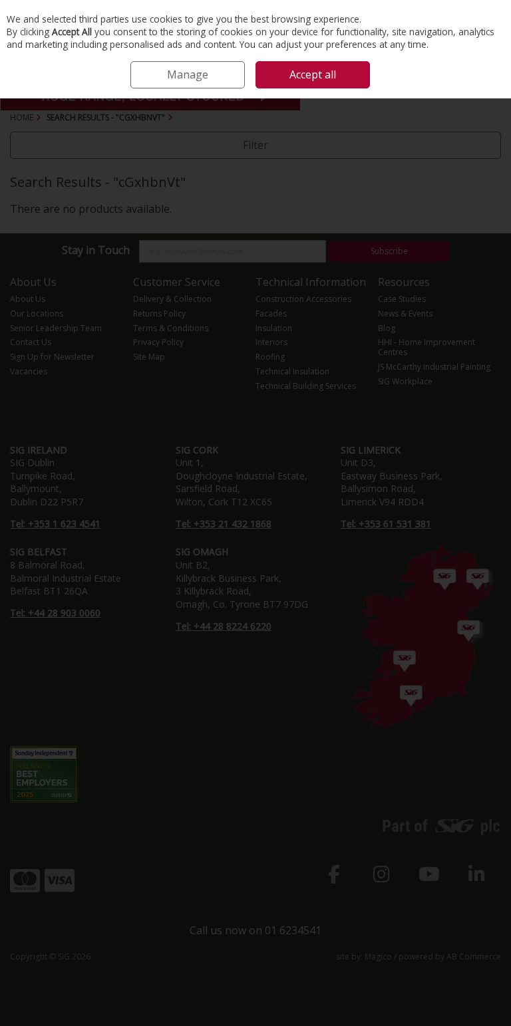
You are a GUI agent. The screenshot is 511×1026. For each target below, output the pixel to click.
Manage (187, 74)
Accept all (312, 74)
